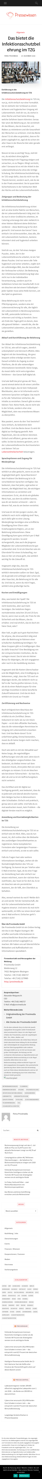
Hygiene (21, 1089)
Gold (36, 1292)
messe (14, 1299)
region (23, 1305)
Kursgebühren (30, 1093)
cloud (29, 1289)
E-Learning (24, 1086)
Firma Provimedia (11, 56)
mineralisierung (7, 1302)
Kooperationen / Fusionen (15, 1254)
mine (19, 1299)
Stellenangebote (11, 1269)
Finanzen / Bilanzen (12, 1249)
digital (10, 1292)
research (30, 1305)
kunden (24, 1295)
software (5, 1311)
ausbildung (16, 1286)
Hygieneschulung (32, 1089)
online (4, 1305)
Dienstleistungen (11, 1238)
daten (4, 1292)
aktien (4, 1286)
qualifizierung (8, 1099)
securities (14, 1308)
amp (9, 1286)
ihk (19, 1295)
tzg (19, 1103)
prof (17, 1305)
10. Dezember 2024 (28, 56)
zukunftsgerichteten (9, 1318)
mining (31, 1302)
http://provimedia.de (13, 981)
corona (35, 1289)
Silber (35, 1308)
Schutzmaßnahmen (32, 1099)
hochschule (12, 1295)
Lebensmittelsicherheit (12, 451)
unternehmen (27, 1311)
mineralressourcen (21, 1302)
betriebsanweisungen (10, 1086)
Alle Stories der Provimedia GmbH (21, 1022)
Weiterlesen (24, 1476)
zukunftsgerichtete (17, 1315)
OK (16, 1476)
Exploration (29, 1292)
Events (7, 1244)
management (6, 1299)
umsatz (18, 1311)
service (21, 1308)
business (14, 1289)
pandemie (11, 1305)
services (28, 1308)
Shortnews (9, 1264)
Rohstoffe (5, 1308)
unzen (35, 1311)
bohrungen (6, 1289)
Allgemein (20, 32)
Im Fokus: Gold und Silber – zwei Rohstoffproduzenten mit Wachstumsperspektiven (17, 1184)
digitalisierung (19, 1292)
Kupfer (31, 1295)
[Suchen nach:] (21, 1130)
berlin (32, 1286)
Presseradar (22, 1326)
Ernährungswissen (9, 1089)
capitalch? (22, 1289)
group (4, 1295)
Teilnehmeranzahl (9, 1103)
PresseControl (22, 1380)
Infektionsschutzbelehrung (17, 99)
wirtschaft (5, 1315)
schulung (19, 1099)
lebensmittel (7, 1096)
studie (12, 1311)
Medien (7, 1259)
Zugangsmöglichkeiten (11, 1106)
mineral (25, 1299)
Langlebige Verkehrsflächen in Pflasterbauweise (16, 1416)
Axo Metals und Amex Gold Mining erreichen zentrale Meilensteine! (17, 1193)
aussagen (25, 1286)
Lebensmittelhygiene (21, 1096)
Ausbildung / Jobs (11, 1233)
